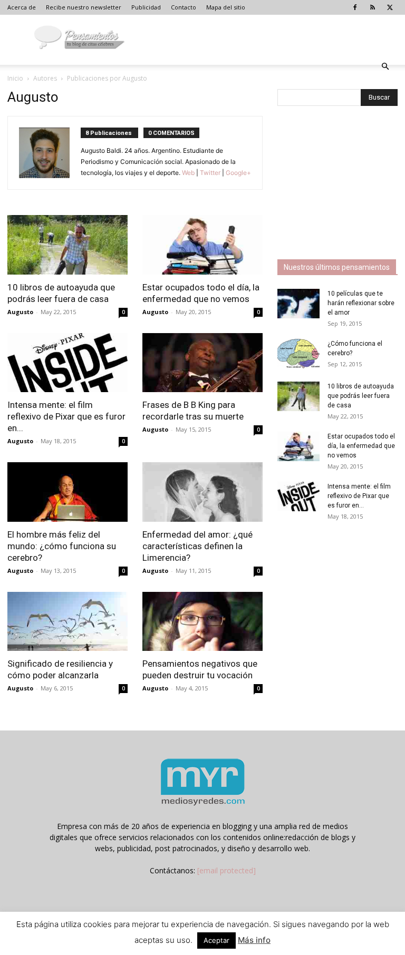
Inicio (15, 78)
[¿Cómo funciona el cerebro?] (298, 353)
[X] (390, 7)
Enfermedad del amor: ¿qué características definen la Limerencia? (197, 546)
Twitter (210, 173)
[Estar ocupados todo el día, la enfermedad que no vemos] (202, 245)
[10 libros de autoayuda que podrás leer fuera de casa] (67, 245)
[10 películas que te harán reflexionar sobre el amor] (298, 303)
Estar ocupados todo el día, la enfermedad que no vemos (361, 446)
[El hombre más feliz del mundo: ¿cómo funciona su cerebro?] (67, 492)
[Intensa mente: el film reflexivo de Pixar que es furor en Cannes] (67, 363)
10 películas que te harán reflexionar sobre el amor (360, 303)
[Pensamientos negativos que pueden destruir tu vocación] (202, 621)
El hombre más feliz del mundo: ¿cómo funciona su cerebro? (61, 546)
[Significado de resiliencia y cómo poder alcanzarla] (67, 621)
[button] (385, 67)
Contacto (183, 7)
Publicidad (146, 7)
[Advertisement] (341, 184)
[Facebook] (355, 7)
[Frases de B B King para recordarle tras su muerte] (202, 363)
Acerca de (21, 7)
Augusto (20, 312)
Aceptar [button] (216, 940)
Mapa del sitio (225, 7)
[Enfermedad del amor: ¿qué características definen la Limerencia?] (202, 492)
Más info (254, 940)
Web (188, 173)
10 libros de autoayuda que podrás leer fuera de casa (360, 396)
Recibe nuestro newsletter (83, 7)
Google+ (237, 173)
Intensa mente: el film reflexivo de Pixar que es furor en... (66, 416)
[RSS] (372, 7)
